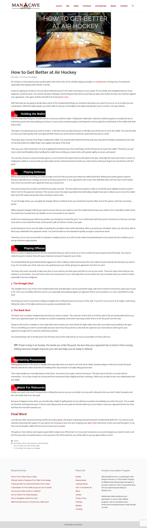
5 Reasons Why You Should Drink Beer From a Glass (30, 484)
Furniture (87, 6)
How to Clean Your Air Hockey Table (27, 446)
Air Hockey (17, 443)
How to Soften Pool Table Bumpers (24, 495)
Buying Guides (81, 480)
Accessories (100, 6)
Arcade (78, 477)
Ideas (76, 6)
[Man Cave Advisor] (25, 6)
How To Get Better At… (84, 488)
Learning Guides (42, 443)
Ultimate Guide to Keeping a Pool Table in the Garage (31, 480)
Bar (67, 6)
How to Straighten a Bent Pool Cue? (24, 498)
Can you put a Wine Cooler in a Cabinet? (26, 491)
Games (59, 6)
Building (79, 506)
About (113, 6)
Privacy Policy (81, 498)
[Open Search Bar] (133, 6)
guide (62, 426)
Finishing (79, 509)
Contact (124, 6)
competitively (100, 82)
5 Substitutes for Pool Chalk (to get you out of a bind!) (31, 488)
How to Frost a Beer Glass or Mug (24, 477)
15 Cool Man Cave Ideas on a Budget (27, 448)
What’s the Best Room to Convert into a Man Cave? (30, 502)
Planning (79, 502)
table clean (92, 423)
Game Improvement (29, 443)
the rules (64, 97)
